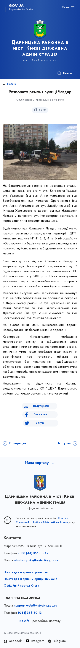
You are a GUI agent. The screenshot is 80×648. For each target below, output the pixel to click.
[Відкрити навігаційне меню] (72, 8)
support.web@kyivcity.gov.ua (35, 605)
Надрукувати (41, 406)
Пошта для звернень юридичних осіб (30, 579)
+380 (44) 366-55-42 (33, 553)
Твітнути (39, 423)
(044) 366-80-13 (30, 613)
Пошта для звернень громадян (26, 572)
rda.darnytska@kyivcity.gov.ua (36, 560)
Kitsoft (24, 621)
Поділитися (40, 414)
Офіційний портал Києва (21, 585)
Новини (12, 84)
